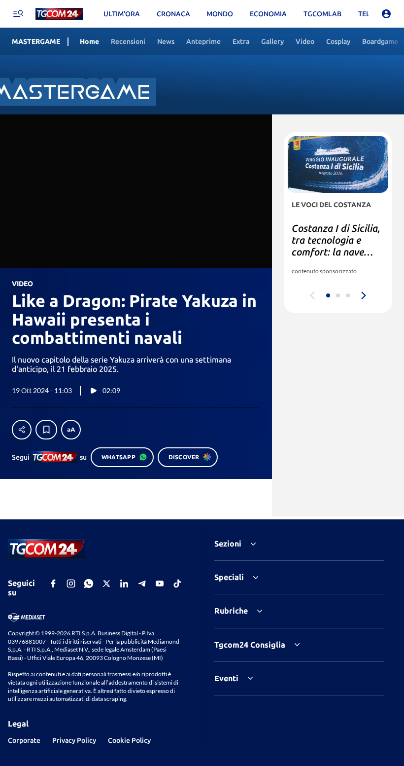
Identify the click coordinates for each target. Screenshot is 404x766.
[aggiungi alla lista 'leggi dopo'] (46, 429)
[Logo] (59, 14)
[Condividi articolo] (22, 429)
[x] (106, 583)
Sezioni (227, 543)
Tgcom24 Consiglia (249, 644)
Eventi (226, 678)
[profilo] (386, 14)
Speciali (229, 577)
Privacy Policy (74, 740)
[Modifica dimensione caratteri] (71, 429)
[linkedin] (124, 583)
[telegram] (142, 583)
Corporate (24, 740)
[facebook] (53, 583)
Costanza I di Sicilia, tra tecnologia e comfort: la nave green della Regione (336, 245)
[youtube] (160, 583)
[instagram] (71, 583)
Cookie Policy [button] (129, 740)
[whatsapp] (89, 583)
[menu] (17, 14)
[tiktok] (177, 583)
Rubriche (231, 610)
